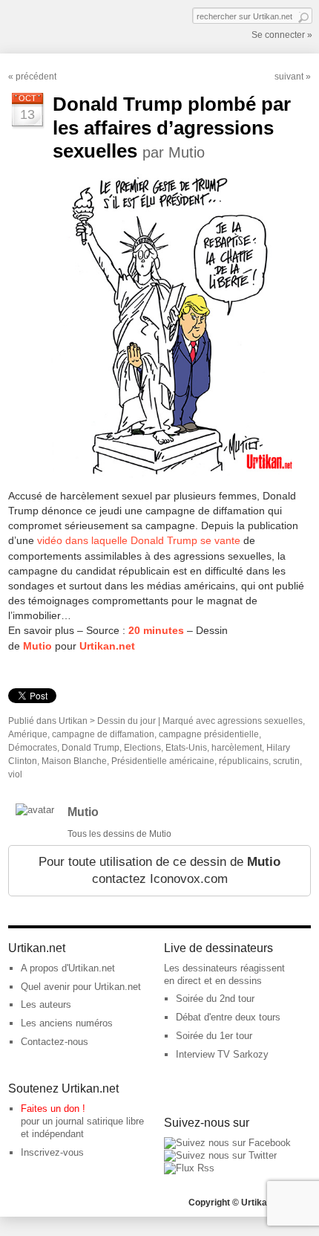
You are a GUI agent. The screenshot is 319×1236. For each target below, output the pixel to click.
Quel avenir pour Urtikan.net (81, 986)
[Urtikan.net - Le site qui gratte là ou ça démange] (62, 25)
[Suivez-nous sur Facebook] (227, 1142)
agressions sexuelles (260, 721)
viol (15, 774)
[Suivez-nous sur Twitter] (220, 1155)
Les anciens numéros (67, 1023)
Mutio (37, 646)
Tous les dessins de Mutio (119, 834)
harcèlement (236, 747)
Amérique (27, 734)
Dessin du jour (126, 721)
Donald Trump (90, 747)
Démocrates (32, 747)
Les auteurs (46, 1004)
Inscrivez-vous (52, 1152)
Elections (142, 747)
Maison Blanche (74, 761)
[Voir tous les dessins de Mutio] (35, 809)
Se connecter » (281, 35)
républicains (244, 761)
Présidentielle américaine (162, 761)
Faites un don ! (53, 1108)
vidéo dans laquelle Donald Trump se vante (138, 540)
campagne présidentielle (209, 734)
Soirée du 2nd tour (215, 998)
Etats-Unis (186, 747)
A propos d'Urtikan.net (68, 968)
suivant (288, 76)
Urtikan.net (107, 646)
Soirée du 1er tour (214, 1035)
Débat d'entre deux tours (228, 1017)
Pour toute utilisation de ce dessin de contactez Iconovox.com (159, 871)
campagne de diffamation (103, 734)
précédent (36, 76)
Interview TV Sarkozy (222, 1054)
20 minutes (156, 630)
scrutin (286, 761)
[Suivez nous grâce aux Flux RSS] (189, 1168)
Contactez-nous (54, 1041)
